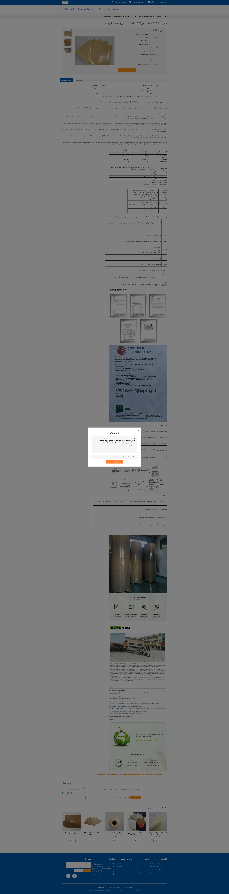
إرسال (114, 462)
